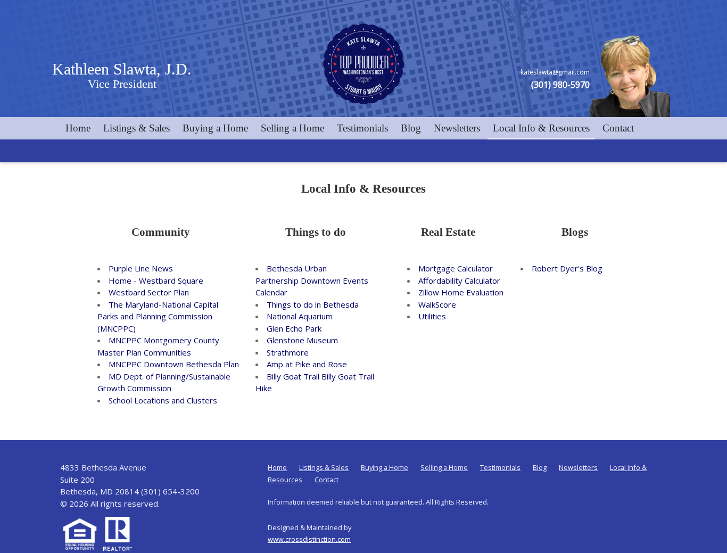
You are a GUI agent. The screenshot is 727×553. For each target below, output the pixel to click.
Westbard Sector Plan (149, 292)
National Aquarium (300, 316)
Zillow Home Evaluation (460, 292)
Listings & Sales (136, 128)
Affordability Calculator (459, 280)
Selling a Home (292, 128)
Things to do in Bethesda (313, 304)
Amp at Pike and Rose (307, 364)
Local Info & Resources (541, 128)
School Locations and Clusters (163, 400)
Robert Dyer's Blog (567, 268)
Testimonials (362, 128)
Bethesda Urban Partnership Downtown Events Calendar (311, 280)
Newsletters (457, 128)
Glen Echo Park (294, 328)
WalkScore (437, 304)
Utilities (432, 316)
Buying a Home (215, 128)
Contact (618, 128)
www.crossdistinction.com (309, 539)
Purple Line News (141, 268)
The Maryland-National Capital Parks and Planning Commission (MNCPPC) (157, 316)
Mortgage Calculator (455, 268)
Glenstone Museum (302, 340)
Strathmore (288, 352)
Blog (411, 128)
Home (77, 128)
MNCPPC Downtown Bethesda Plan (174, 364)
